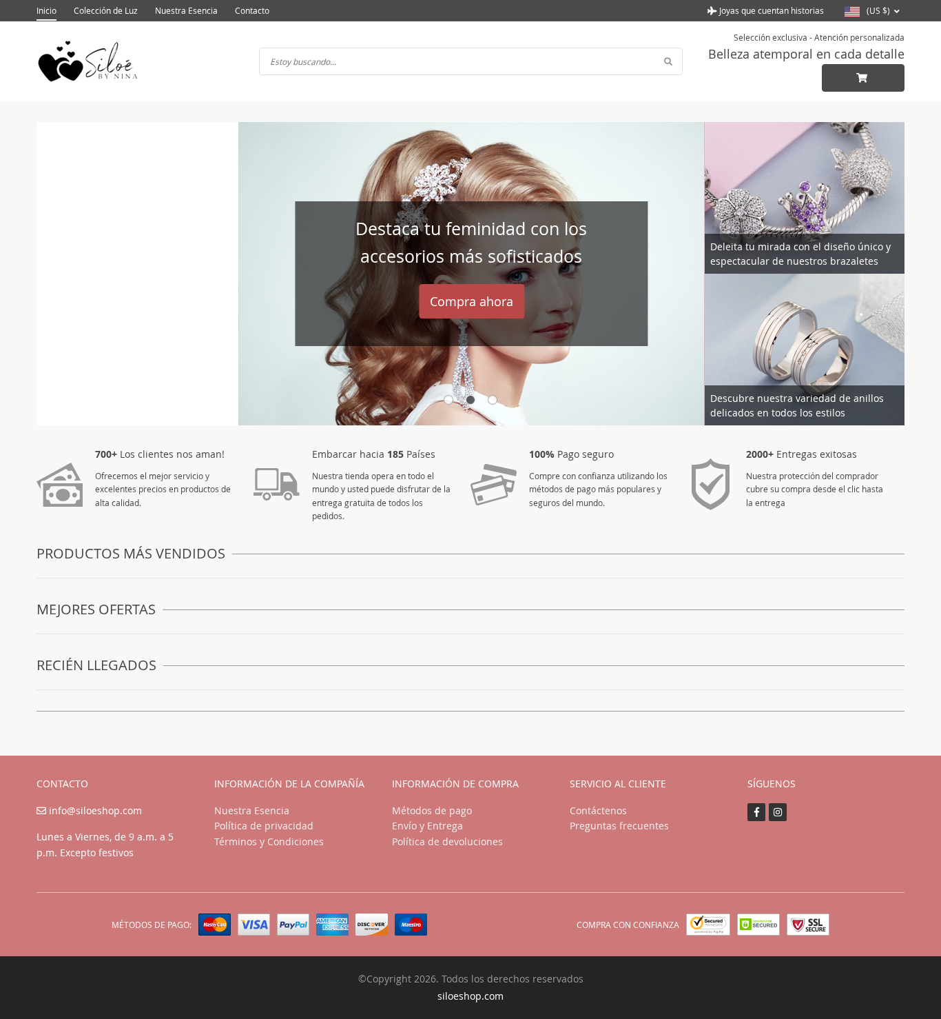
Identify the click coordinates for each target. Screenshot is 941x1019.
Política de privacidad (263, 825)
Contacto (252, 10)
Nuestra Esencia (186, 10)
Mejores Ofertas (96, 609)
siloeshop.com (470, 995)
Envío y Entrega (427, 825)
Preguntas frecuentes (619, 825)
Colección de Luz (106, 10)
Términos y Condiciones (269, 841)
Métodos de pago (432, 810)
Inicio (46, 10)
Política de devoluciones (447, 841)
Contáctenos (598, 810)
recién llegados (96, 665)
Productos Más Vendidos (131, 553)
